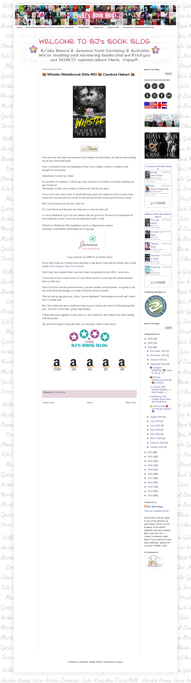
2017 (150, 478)
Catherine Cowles (157, 249)
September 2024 (158, 364)
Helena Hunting (157, 191)
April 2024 (155, 434)
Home (19, 27)
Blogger (119, 662)
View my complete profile (156, 511)
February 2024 (157, 443)
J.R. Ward (155, 237)
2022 (150, 456)
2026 (150, 338)
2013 (150, 495)
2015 (150, 487)
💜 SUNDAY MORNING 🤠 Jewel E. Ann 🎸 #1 (161, 370)
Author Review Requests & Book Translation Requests (50, 27)
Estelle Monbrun (157, 178)
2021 (150, 461)
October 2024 (157, 360)
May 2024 (155, 430)
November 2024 (158, 355)
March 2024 (156, 438)
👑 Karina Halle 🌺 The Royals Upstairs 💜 (161, 409)
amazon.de (98, 27)
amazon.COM (113, 27)
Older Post (130, 402)
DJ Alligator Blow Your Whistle (68, 266)
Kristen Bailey (156, 272)
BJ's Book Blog (155, 506)
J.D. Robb (155, 261)
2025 (150, 343)
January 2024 (157, 447)
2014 (150, 491)
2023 (150, 452)
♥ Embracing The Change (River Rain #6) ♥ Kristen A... (160, 399)
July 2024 (155, 421)
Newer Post (48, 402)
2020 (150, 465)
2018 (150, 474)
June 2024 (155, 425)
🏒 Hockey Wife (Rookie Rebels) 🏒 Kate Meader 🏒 (160, 389)
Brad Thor (155, 225)
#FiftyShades (84, 27)
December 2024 (158, 351)
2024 (150, 347)
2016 (150, 482)
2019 (150, 469)
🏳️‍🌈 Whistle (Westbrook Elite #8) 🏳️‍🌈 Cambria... (161, 380)
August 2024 (156, 417)
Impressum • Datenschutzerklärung (138, 27)
